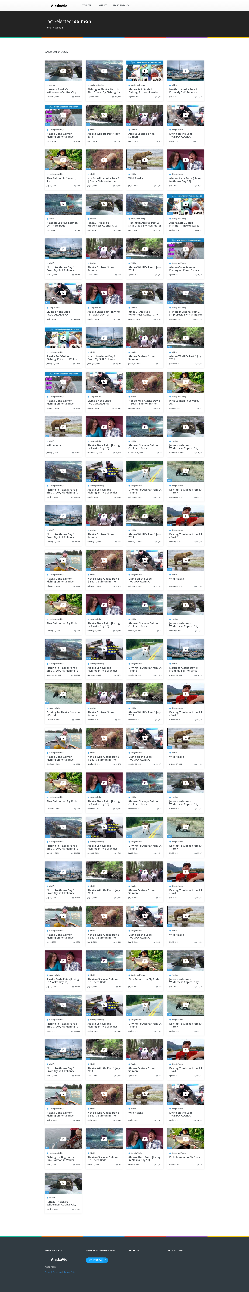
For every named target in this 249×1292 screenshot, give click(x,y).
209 (78, 809)
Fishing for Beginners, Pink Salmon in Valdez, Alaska (61, 1160)
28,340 (199, 453)
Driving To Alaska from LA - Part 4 (185, 491)
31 (160, 631)
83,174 (118, 764)
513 (160, 141)
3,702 (119, 853)
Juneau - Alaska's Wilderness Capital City (61, 91)
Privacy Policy (70, 1272)
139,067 (158, 586)
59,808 (159, 497)
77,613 (77, 275)
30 (160, 809)
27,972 (199, 631)
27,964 (199, 809)
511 (160, 364)
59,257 (199, 853)
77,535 (118, 809)
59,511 (159, 853)
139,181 (118, 408)
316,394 (77, 675)
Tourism (52, 85)
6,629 (200, 275)
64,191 (199, 898)
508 (160, 1076)
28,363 (118, 230)
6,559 (78, 408)
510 (160, 898)
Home (48, 27)
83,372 (118, 586)
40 (79, 230)
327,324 (199, 319)
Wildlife (103, 5)
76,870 (199, 675)
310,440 (77, 1031)
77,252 (159, 1165)
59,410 (77, 720)
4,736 (119, 497)
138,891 (158, 942)
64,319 (199, 720)
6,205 (78, 586)
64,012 (199, 1076)
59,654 (159, 675)
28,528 (77, 97)
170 (201, 1165)
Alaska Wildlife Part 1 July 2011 (104, 135)
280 (78, 186)
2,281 (119, 898)
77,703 (118, 631)
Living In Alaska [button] (121, 5)
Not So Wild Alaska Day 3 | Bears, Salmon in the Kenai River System (103, 181)
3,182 (119, 1031)
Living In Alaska (177, 130)
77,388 (77, 987)
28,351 (159, 319)
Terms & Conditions (53, 1272)
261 (201, 408)
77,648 (199, 97)
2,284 (159, 720)
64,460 (199, 542)
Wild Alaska (135, 178)
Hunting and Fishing (97, 85)
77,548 (118, 364)
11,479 (159, 1120)
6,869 (200, 230)
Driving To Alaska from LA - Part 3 (144, 491)
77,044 (77, 542)
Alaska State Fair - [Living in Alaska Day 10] (185, 180)
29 (120, 987)
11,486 (159, 186)
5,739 (78, 1120)
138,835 (199, 1120)
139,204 (77, 319)
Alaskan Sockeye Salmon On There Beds (62, 224)
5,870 (78, 942)
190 (160, 987)
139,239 (199, 141)
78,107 (118, 319)
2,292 (119, 141)
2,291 (159, 275)
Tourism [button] (86, 5)
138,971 (158, 764)
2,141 (78, 1165)
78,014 (118, 453)
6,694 (78, 141)
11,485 (77, 453)
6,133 (78, 764)
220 (78, 631)
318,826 (77, 497)
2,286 (159, 542)
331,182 (118, 97)
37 (160, 453)
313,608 (77, 853)
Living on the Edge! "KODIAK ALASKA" (181, 135)
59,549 (199, 497)
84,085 (118, 186)
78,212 (199, 186)
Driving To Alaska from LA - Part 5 (185, 536)
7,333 (159, 97)
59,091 (199, 1031)
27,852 (77, 1209)
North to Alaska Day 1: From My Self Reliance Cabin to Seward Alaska (184, 92)
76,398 (77, 1076)
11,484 (199, 586)
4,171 (119, 675)
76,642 (77, 898)
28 (120, 1165)
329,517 (158, 230)
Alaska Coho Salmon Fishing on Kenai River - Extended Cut (61, 136)
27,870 (199, 987)
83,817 (159, 408)
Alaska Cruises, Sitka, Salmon (141, 135)
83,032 (118, 942)
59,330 (159, 1031)
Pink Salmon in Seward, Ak (61, 180)
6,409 (78, 364)
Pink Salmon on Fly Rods (62, 623)
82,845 (118, 1120)
